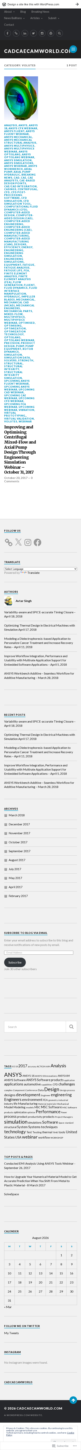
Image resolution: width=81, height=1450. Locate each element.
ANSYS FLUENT (14, 131)
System (22, 1127)
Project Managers (64, 1116)
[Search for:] (40, 1027)
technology (15, 1131)
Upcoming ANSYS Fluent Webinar (17, 382)
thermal (47, 1132)
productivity (35, 1116)
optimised (27, 322)
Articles (35, 18)
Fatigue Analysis (17, 267)
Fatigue (28, 264)
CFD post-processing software (15, 195)
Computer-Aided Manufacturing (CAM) (17, 241)
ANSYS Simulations (18, 163)
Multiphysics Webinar (14, 321)
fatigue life (13, 270)
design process (67, 1090)
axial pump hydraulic (17, 173)
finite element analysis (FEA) (17, 279)
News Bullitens (13, 18)
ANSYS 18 (28, 1075)
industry (8, 1103)
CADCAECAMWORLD (18, 1382)
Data (41, 1090)
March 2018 (17, 815)
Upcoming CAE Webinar (15, 397)
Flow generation (13, 284)
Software (50, 1122)
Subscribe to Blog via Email (25, 932)
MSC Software (51, 1107)
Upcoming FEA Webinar (15, 405)
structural (13, 363)
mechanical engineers (19, 307)
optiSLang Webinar (19, 340)
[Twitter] (33, 33)
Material (42, 1104)
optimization (15, 328)
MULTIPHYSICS (14, 316)
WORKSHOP (56, 1137)
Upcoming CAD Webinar (19, 391)
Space (61, 1123)
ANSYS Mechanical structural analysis (20, 141)
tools (62, 1132)
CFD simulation (15, 199)
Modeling (19, 1107)
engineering (13, 250)
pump (20, 346)
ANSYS (23, 125)
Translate (33, 572)
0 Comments (18, 479)
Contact (9, 24)
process (10, 1116)
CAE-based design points (19, 182)
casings (10, 189)
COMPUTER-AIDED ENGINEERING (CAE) (18, 228)
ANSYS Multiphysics (19, 145)
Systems (34, 1127)
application (69, 1080)
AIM (48, 1066)
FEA (26, 270)
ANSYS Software (15, 1080)
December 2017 (19, 824)
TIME (55, 1132)
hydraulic (12, 296)
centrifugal (27, 189)
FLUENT (29, 285)
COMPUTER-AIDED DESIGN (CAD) (19, 217)
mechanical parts (18, 311)
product (22, 1116)
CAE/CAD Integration (20, 186)
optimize (31, 1112)
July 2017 (15, 869)
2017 (22, 1065)
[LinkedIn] (24, 33)
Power (64, 1112)
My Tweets (11, 1333)
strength (25, 360)
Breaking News (40, 11)
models (30, 1107)
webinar (25, 421)
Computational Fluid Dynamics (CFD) (21, 208)
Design (51, 1089)
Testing (37, 1132)
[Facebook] (7, 33)
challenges (66, 1084)
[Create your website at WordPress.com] (40, 4)
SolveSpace (11, 1194)
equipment (12, 264)
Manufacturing (27, 1103)
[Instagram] (42, 33)
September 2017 (19, 851)
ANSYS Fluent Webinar (19, 133)
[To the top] (73, 1400)
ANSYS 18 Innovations (46, 1075)
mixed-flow (13, 314)
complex (8, 1090)
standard (69, 1123)
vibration (26, 409)
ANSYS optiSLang (16, 153)
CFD (7, 192)
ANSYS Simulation (18, 160)
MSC (37, 1107)
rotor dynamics (18, 350)
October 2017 (18, 842)
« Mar (8, 1307)
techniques (49, 1127)
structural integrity (13, 368)
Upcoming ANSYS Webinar (17, 388)
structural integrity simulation (13, 375)
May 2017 (15, 878)
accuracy (32, 1066)
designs (20, 244)
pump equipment (19, 347)
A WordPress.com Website (23, 1415)
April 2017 (15, 887)
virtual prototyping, (15, 414)
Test (29, 1132)
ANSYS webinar (15, 165)
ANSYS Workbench (20, 167)
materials (51, 1104)
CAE (23, 177)
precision (12, 343)
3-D (13, 1066)
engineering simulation (13, 254)
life (16, 1103)
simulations (35, 1122)
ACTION (41, 1066)
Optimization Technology (15, 333)
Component (19, 1090)
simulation (13, 354)
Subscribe (14, 962)
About (8, 11)
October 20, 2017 (16, 477)
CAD (17, 177)
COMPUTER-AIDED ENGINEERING (17, 222)
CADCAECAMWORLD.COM (39, 51)
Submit (52, 18)
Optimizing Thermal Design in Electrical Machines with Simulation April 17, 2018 (39, 627)
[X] (18, 540)
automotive (32, 1084)
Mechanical (25, 299)
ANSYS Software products (45, 1080)
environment (32, 1099)
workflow (44, 1137)
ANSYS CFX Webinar (22, 128)
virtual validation (19, 418)
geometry (53, 1100)
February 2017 (18, 896)
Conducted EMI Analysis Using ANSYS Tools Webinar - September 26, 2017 (39, 1165)
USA (18, 1137)
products (48, 1116)
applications (13, 1084)
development (28, 1094)
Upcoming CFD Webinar (19, 400)
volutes (10, 421)
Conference (31, 1090)
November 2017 (19, 833)
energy (26, 247)
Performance (48, 1111)
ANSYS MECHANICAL (18, 137)
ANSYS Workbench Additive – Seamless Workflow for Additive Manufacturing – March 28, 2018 (39, 675)
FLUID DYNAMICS (16, 287)
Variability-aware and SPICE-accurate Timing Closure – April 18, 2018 (40, 614)
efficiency (12, 247)
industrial (63, 1100)
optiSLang (12, 337)
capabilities (46, 1084)
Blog (23, 11)
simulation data (17, 357)
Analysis (10, 125)
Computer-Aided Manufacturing (17, 234)
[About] (50, 33)
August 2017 (17, 860)
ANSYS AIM (64, 1075)
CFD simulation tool (17, 202)
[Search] (59, 33)
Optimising (13, 325)
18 (16, 1066)
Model (8, 1107)
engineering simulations (14, 260)
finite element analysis (15, 275)
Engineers (12, 1099)
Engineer (45, 1095)
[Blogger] (16, 33)
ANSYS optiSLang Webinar (19, 156)
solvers (10, 360)
